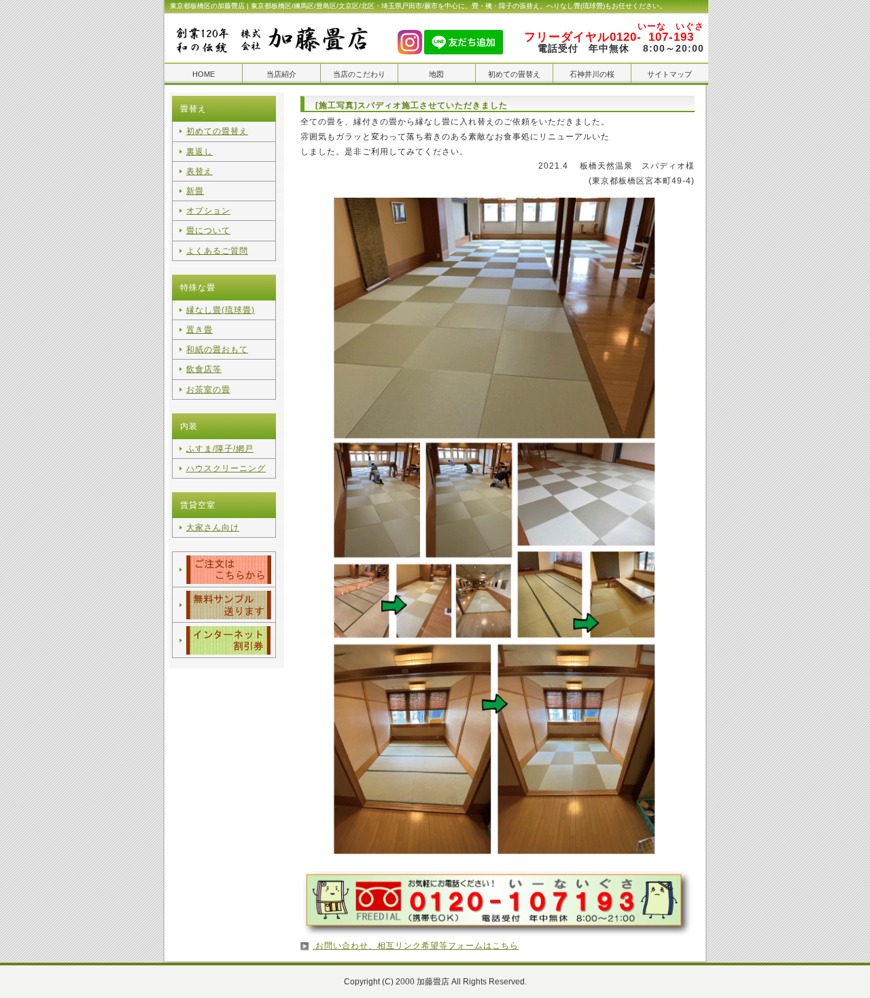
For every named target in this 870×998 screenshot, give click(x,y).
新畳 (195, 191)
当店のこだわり (359, 74)
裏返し (199, 151)
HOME (203, 74)
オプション (208, 211)
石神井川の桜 (592, 74)
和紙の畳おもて (217, 349)
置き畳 (199, 329)
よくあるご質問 (217, 251)
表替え (199, 171)
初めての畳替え (514, 74)
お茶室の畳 (208, 389)
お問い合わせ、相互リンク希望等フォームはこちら (416, 945)
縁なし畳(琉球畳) (220, 310)
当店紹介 (281, 74)
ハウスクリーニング (226, 468)
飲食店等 (204, 369)
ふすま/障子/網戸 (220, 448)
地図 (436, 74)
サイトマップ (669, 74)
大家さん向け (212, 527)
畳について (208, 230)
